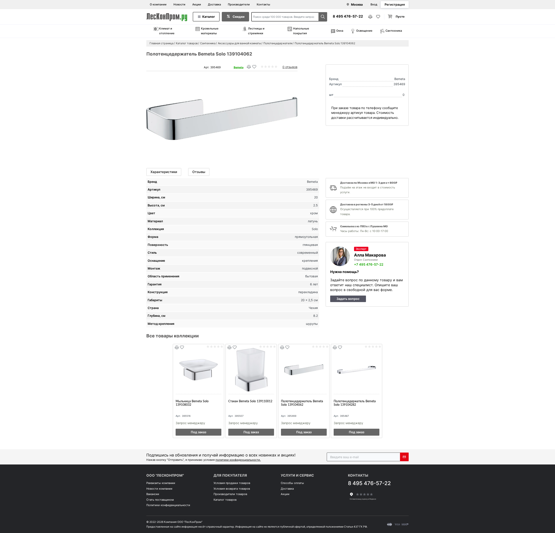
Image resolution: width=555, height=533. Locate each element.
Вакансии (152, 494)
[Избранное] (378, 16)
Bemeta (238, 67)
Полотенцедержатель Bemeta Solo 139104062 (302, 403)
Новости (179, 4)
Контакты (263, 4)
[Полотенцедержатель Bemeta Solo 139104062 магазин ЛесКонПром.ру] (303, 369)
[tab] (163, 172)
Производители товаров (230, 494)
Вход (374, 4)
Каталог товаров (225, 499)
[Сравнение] (370, 16)
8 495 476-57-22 (348, 16)
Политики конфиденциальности (168, 505)
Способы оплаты (292, 483)
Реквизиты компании (160, 483)
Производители (239, 4)
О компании (158, 4)
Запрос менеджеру (190, 423)
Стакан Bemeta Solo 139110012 (250, 401)
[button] (396, 16)
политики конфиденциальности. (238, 459)
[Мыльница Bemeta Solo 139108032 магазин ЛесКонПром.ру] (198, 369)
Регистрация (395, 4)
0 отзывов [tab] (289, 67)
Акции (196, 4)
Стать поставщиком (160, 499)
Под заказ (198, 432)
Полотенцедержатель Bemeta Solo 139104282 (355, 403)
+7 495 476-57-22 (368, 264)
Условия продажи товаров (232, 483)
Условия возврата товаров (232, 488)
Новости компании (159, 488)
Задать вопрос (347, 299)
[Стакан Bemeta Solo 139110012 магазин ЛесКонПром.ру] (251, 369)
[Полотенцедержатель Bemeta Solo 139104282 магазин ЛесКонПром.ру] (356, 369)
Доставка (214, 4)
